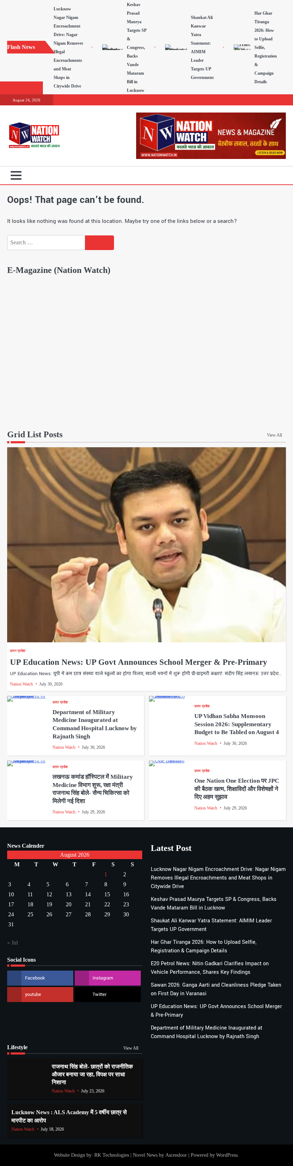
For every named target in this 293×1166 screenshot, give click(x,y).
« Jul (12, 943)
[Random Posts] (269, 175)
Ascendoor (176, 1155)
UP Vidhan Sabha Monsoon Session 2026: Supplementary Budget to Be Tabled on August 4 (236, 724)
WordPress (227, 1155)
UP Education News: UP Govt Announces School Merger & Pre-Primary (138, 662)
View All (274, 435)
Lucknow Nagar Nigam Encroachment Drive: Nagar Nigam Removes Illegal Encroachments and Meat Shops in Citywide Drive (218, 878)
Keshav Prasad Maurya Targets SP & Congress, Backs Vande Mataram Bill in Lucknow (136, 48)
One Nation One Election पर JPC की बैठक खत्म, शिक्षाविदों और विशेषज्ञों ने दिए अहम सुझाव (236, 788)
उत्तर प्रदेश (17, 651)
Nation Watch (21, 684)
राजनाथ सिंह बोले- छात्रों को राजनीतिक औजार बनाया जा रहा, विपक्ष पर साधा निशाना (92, 1074)
